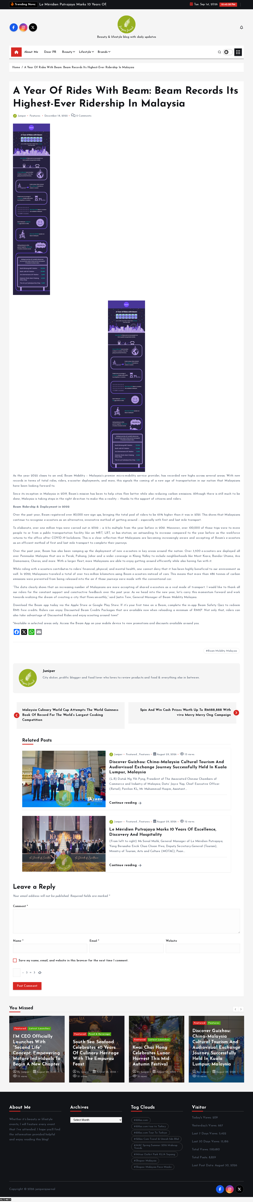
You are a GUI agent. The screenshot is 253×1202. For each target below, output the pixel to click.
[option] (37, 1049)
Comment (20, 906)
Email (94, 940)
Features (35, 115)
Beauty (67, 52)
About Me (31, 52)
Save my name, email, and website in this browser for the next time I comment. (73, 960)
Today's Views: (202, 1117)
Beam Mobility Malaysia (222, 651)
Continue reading (123, 802)
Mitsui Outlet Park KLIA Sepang (155, 1154)
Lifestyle (85, 52)
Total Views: (200, 1149)
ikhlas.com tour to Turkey (151, 1126)
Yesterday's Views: (205, 1125)
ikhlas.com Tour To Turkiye (151, 1132)
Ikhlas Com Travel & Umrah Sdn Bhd (157, 1139)
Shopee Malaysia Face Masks (154, 1167)
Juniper (22, 115)
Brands (103, 52)
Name (18, 940)
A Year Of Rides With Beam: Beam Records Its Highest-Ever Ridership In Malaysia (79, 67)
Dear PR (50, 52)
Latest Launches (39, 1028)
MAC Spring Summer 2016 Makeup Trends (155, 1147)
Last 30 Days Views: (206, 1141)
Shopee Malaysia (146, 1160)
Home (16, 67)
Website (171, 940)
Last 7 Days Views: (205, 1133)
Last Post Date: (203, 1165)
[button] (235, 1009)
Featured (131, 754)
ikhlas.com (142, 1120)
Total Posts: (200, 1157)
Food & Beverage (99, 1034)
